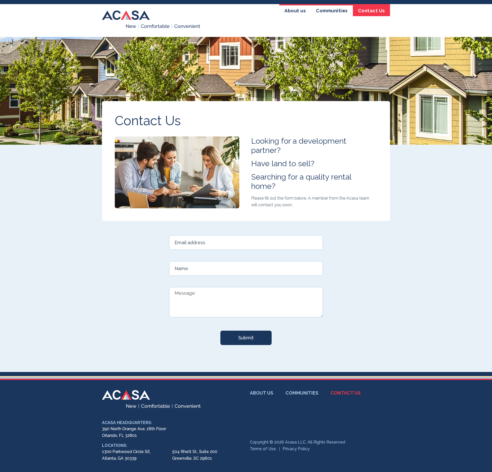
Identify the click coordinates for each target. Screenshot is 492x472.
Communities (332, 10)
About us (295, 10)
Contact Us (371, 10)
